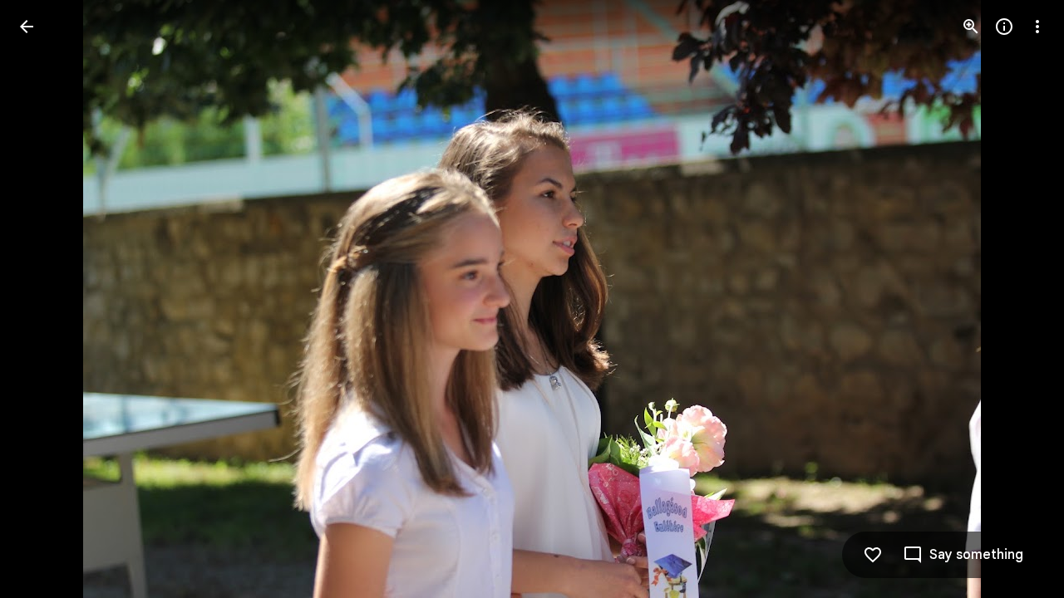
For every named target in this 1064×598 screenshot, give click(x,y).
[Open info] (1004, 26)
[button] (46, 299)
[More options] (1037, 26)
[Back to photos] (27, 27)
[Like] (873, 555)
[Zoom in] (971, 26)
